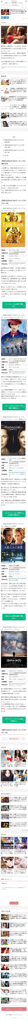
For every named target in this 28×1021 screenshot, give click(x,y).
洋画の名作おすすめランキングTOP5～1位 (14, 151)
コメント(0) (25, 18)
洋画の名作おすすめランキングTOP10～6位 (14, 146)
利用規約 (11, 1014)
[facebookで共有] (5, 17)
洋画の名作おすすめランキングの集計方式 (14, 141)
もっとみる (25, 830)
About (6, 1014)
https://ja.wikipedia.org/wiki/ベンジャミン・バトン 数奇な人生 (17, 474)
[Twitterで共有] (2, 17)
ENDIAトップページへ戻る (14, 1009)
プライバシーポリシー (18, 1014)
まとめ (6, 155)
